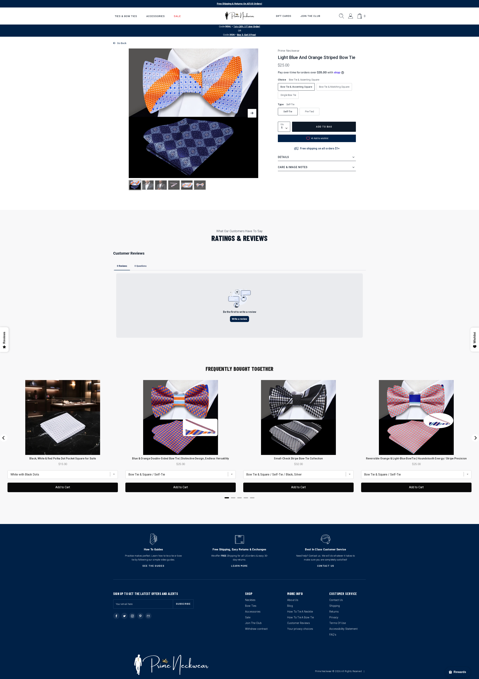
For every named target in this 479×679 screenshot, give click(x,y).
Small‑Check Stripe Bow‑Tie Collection (298, 458)
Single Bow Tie (288, 95)
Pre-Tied (309, 111)
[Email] (148, 616)
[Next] (475, 438)
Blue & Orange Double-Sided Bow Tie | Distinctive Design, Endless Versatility (180, 458)
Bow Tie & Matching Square (334, 86)
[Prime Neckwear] (239, 16)
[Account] (350, 16)
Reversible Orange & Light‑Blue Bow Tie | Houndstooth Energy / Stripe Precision (416, 458)
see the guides (153, 565)
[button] (126, 16)
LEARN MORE (239, 565)
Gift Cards (283, 15)
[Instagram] (132, 616)
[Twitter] (124, 616)
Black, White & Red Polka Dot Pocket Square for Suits (62, 458)
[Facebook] (116, 616)
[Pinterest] (140, 616)
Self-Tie (287, 111)
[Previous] (3, 438)
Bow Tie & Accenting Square (296, 86)
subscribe (183, 603)
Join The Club (310, 15)
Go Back (121, 43)
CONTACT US (325, 565)
